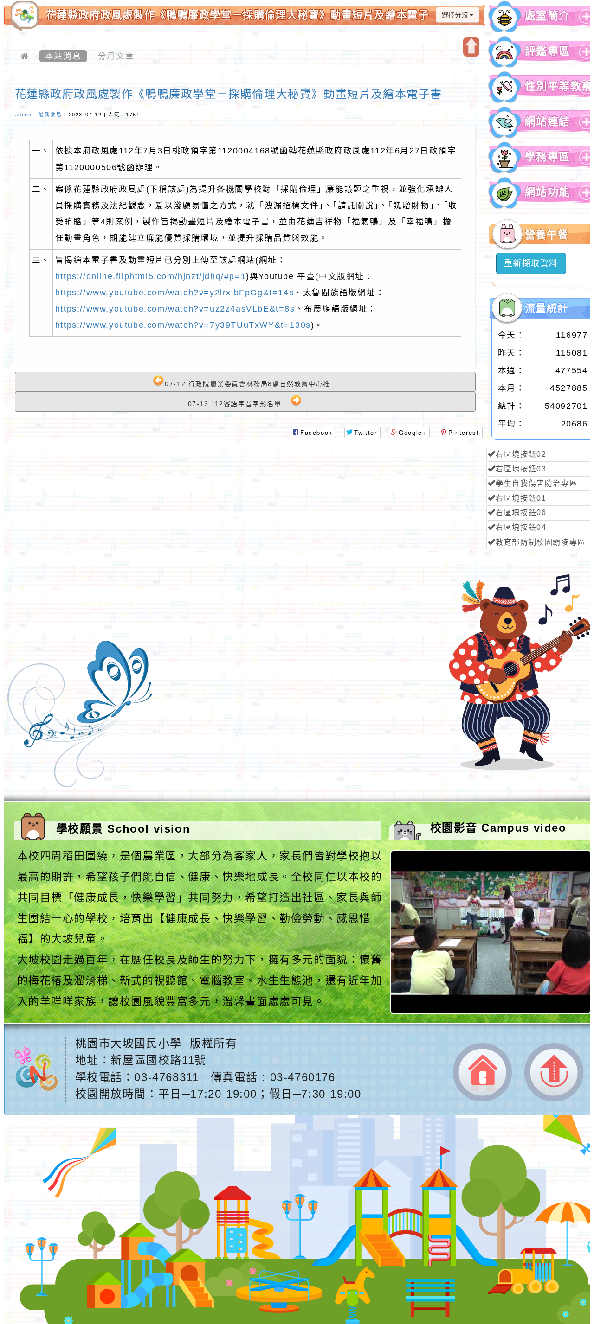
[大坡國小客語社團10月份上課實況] (492, 1012)
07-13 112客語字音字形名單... (239, 403)
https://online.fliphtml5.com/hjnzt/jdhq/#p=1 (150, 276)
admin (23, 114)
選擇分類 (456, 15)
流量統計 (546, 308)
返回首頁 (482, 1072)
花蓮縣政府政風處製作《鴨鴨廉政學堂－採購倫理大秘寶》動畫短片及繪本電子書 (229, 94)
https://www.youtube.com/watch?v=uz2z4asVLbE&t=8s (175, 308)
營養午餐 (546, 235)
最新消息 (50, 114)
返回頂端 (553, 1072)
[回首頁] (24, 56)
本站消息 (63, 56)
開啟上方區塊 (471, 47)
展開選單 (585, 23)
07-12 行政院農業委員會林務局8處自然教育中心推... (251, 384)
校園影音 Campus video (498, 827)
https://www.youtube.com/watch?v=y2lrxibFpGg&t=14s (174, 292)
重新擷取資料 (531, 263)
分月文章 (116, 56)
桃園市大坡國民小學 (128, 1043)
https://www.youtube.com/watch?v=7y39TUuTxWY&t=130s (183, 325)
